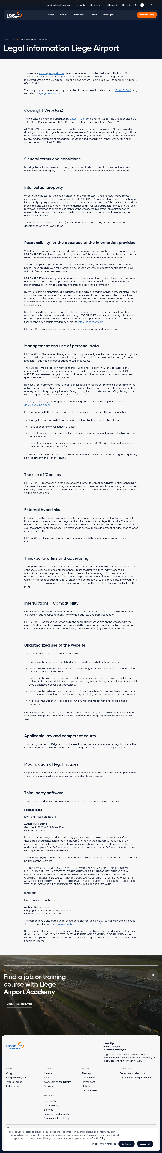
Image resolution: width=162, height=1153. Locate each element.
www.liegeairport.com (51, 73)
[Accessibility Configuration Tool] (142, 5)
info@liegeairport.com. (48, 93)
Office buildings (52, 1105)
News (47, 1077)
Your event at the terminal (58, 1082)
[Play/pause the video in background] (152, 974)
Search (136, 5)
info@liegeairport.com (90, 321)
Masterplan (81, 5)
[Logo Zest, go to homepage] (15, 1046)
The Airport (87, 1073)
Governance (88, 1077)
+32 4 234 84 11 (123, 90)
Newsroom (95, 5)
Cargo (9, 1073)
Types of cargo (14, 1082)
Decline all (126, 1144)
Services (48, 1086)
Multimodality (13, 1086)
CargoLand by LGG (16, 1077)
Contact (126, 5)
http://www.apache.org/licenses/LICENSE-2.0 (76, 923)
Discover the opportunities (19, 1004)
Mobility (86, 1086)
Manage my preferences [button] (103, 1143)
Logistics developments (56, 1114)
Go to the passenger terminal (135, 1077)
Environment (88, 1082)
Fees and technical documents (57, 5)
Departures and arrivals (132, 1073)
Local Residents (111, 5)
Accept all (145, 1144)
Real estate (50, 1101)
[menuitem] (51, 15)
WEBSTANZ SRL (78, 118)
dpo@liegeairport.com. (37, 404)
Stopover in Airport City (56, 1118)
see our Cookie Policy (94, 1138)
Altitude (48, 1073)
